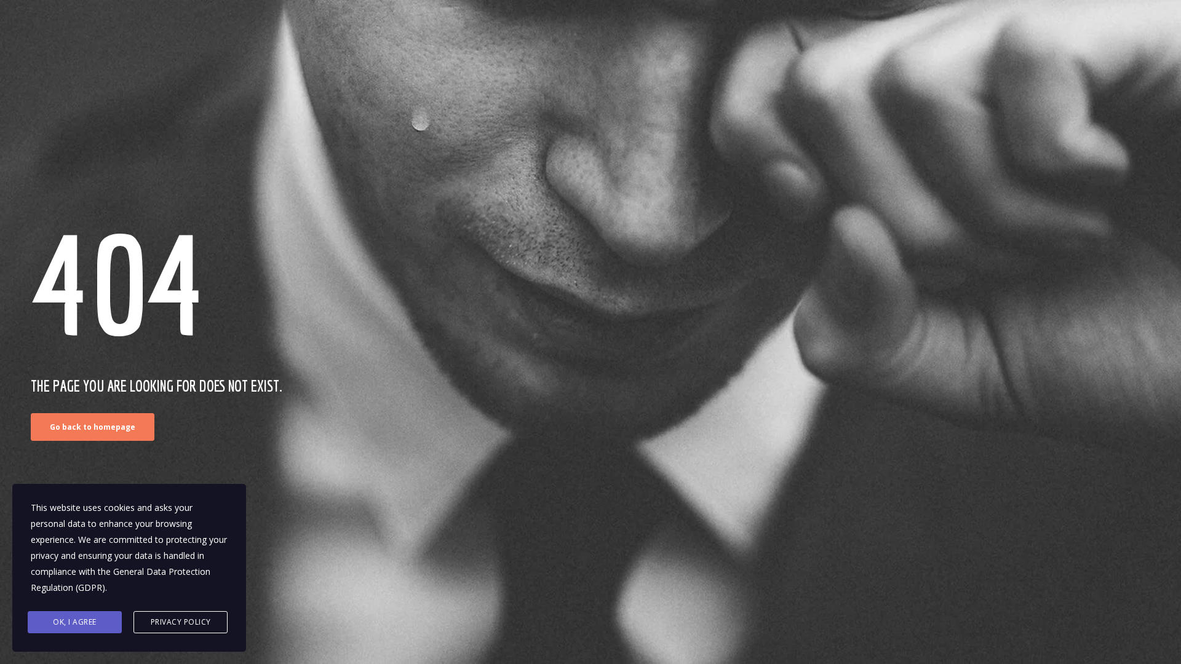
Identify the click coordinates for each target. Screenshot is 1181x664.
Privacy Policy (181, 622)
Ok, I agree (75, 622)
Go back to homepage (92, 427)
